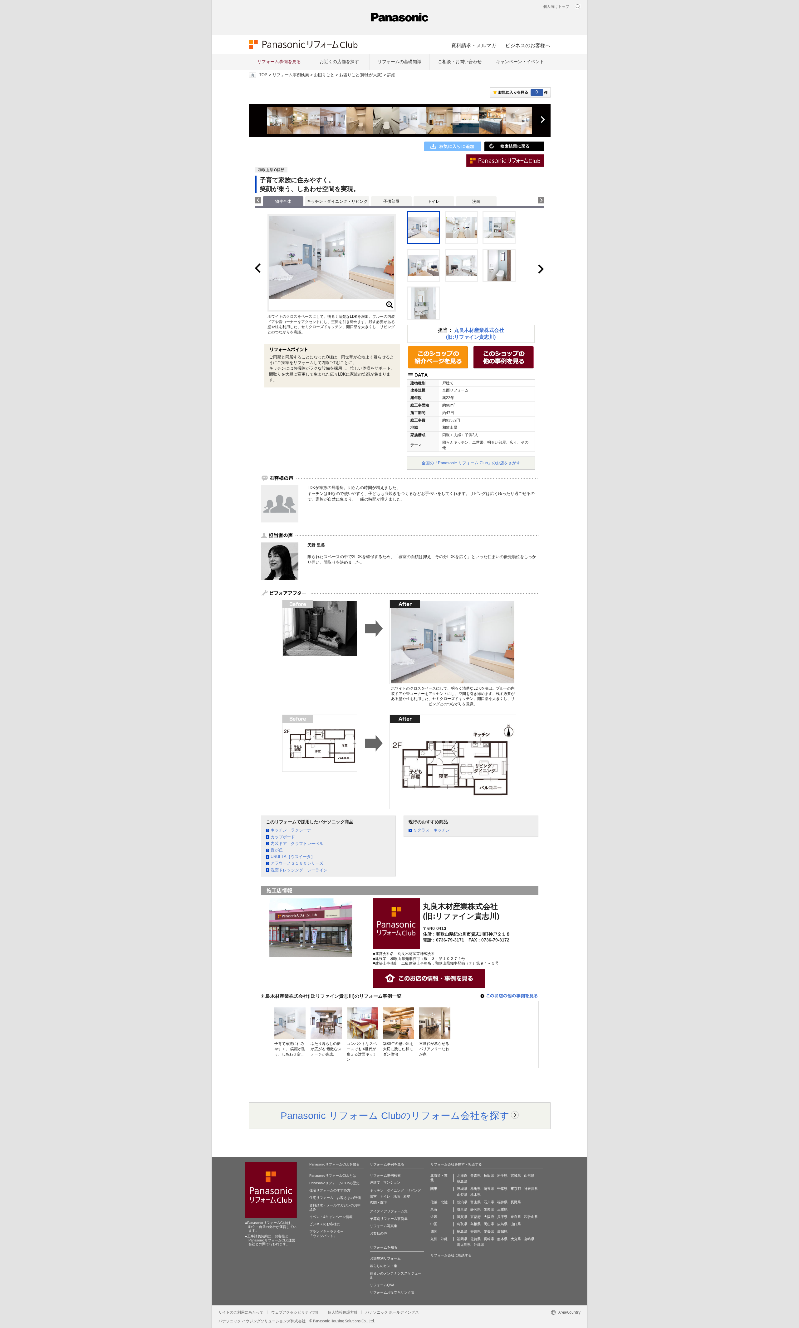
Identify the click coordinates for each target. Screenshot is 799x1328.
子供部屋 (391, 201)
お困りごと (324, 75)
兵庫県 (502, 1217)
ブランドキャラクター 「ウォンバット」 (326, 1234)
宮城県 (516, 1175)
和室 (406, 1196)
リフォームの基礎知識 (399, 61)
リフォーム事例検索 (290, 75)
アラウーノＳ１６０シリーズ (297, 863)
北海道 (462, 1175)
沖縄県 (479, 1244)
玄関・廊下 (378, 1202)
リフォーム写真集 (383, 1226)
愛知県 (489, 1209)
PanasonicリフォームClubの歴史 (334, 1183)
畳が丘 (277, 850)
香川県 (475, 1231)
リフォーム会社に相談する (451, 1255)
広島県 (502, 1224)
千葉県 (502, 1189)
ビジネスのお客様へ (527, 45)
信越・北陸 (439, 1202)
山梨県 (462, 1194)
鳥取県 (462, 1224)
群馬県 (475, 1189)
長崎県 (489, 1239)
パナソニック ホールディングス (392, 1312)
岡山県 (489, 1224)
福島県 (462, 1181)
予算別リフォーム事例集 (389, 1219)
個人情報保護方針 (343, 1312)
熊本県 (502, 1239)
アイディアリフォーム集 (389, 1211)
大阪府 (489, 1217)
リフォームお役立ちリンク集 (392, 1292)
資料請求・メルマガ (473, 45)
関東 (433, 1189)
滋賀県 (462, 1217)
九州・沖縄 (439, 1239)
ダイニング (395, 1190)
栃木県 (475, 1194)
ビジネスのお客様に (324, 1224)
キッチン (377, 1190)
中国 (433, 1224)
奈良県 (516, 1217)
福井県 (502, 1202)
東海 (433, 1209)
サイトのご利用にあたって (240, 1312)
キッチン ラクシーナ (291, 830)
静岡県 (475, 1209)
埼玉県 (489, 1189)
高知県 (502, 1231)
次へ (542, 120)
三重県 (502, 1209)
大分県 (516, 1239)
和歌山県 (531, 1217)
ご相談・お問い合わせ (460, 61)
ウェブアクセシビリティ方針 (295, 1312)
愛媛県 (489, 1231)
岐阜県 (462, 1209)
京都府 (475, 1217)
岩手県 (502, 1175)
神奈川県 (531, 1189)
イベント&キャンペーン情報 (331, 1217)
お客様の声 (378, 1233)
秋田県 (489, 1175)
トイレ (434, 201)
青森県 (475, 1175)
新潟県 (462, 1202)
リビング (414, 1190)
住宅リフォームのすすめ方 (329, 1190)
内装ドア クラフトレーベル (297, 843)
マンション (391, 1182)
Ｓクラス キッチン (431, 830)
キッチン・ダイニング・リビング (337, 201)
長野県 (516, 1202)
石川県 (489, 1202)
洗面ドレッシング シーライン (299, 870)
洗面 (476, 201)
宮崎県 (529, 1239)
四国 (433, 1231)
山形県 (529, 1175)
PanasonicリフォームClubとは (332, 1175)
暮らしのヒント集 (383, 1266)
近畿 (433, 1217)
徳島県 (462, 1231)
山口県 (516, 1224)
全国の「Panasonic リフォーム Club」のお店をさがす (471, 463)
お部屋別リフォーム (385, 1258)
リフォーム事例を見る (279, 61)
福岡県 (462, 1239)
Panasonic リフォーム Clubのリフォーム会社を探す (395, 1115)
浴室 (373, 1196)
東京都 (516, 1189)
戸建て (375, 1182)
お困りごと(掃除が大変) (360, 75)
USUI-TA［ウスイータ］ (293, 856)
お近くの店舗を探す (339, 61)
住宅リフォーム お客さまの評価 (335, 1198)
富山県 (475, 1202)
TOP (263, 75)
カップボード (283, 837)
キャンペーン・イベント (520, 61)
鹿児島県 (464, 1244)
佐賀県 (475, 1239)
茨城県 (462, 1189)
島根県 (475, 1224)
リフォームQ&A (382, 1285)
